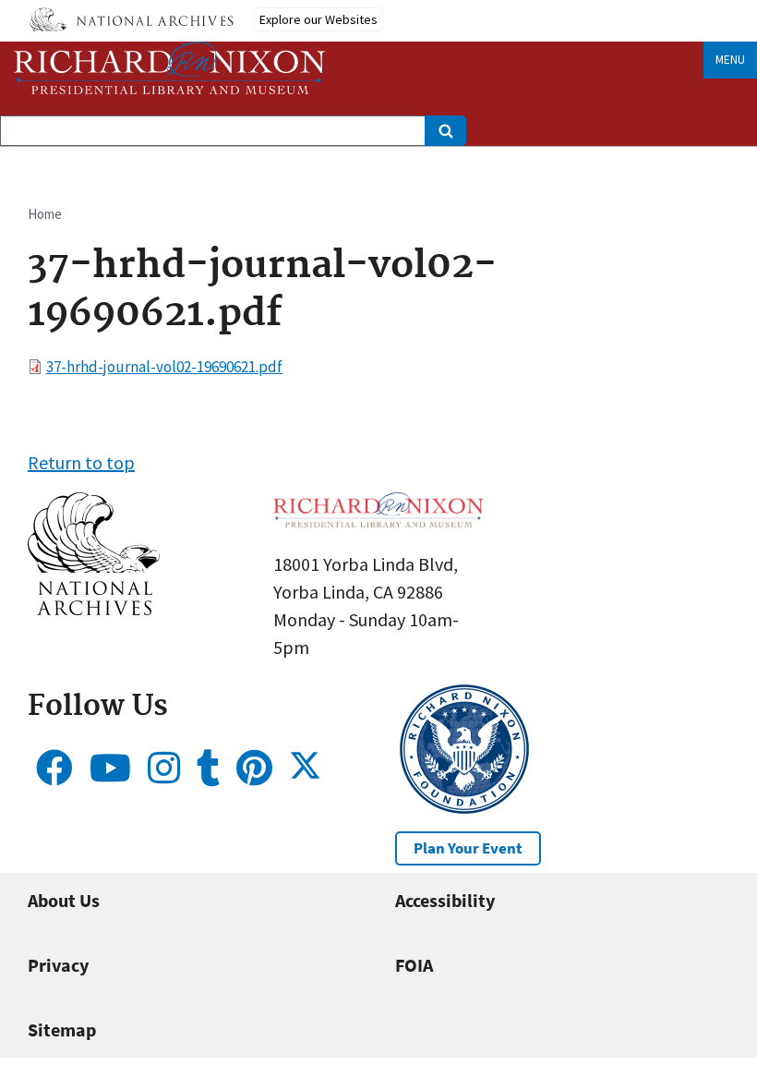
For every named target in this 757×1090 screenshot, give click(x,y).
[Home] (170, 68)
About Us (64, 900)
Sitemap (62, 1029)
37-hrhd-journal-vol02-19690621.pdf (164, 367)
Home (45, 214)
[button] (94, 608)
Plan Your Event (468, 848)
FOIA (414, 964)
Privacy (58, 964)
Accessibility (445, 900)
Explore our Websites (318, 19)
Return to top (81, 462)
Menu (730, 59)
